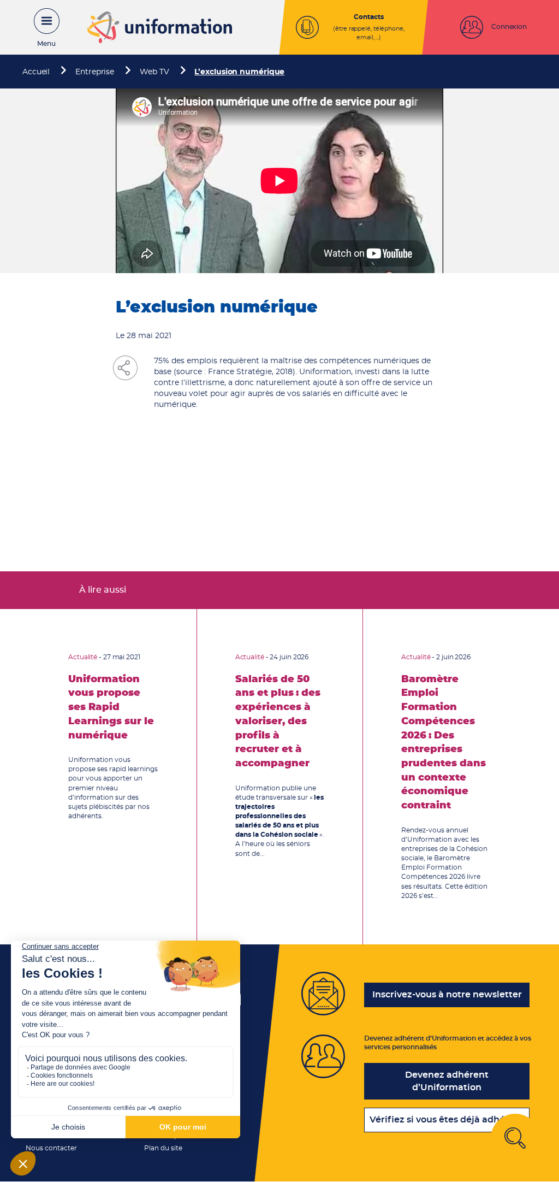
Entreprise (94, 72)
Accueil (36, 72)
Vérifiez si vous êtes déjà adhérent (447, 1119)
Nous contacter (51, 1148)
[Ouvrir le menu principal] (41, 27)
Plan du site (163, 1148)
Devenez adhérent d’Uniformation (447, 1081)
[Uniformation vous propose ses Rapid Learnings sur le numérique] (113, 776)
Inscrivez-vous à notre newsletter (447, 994)
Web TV (154, 72)
